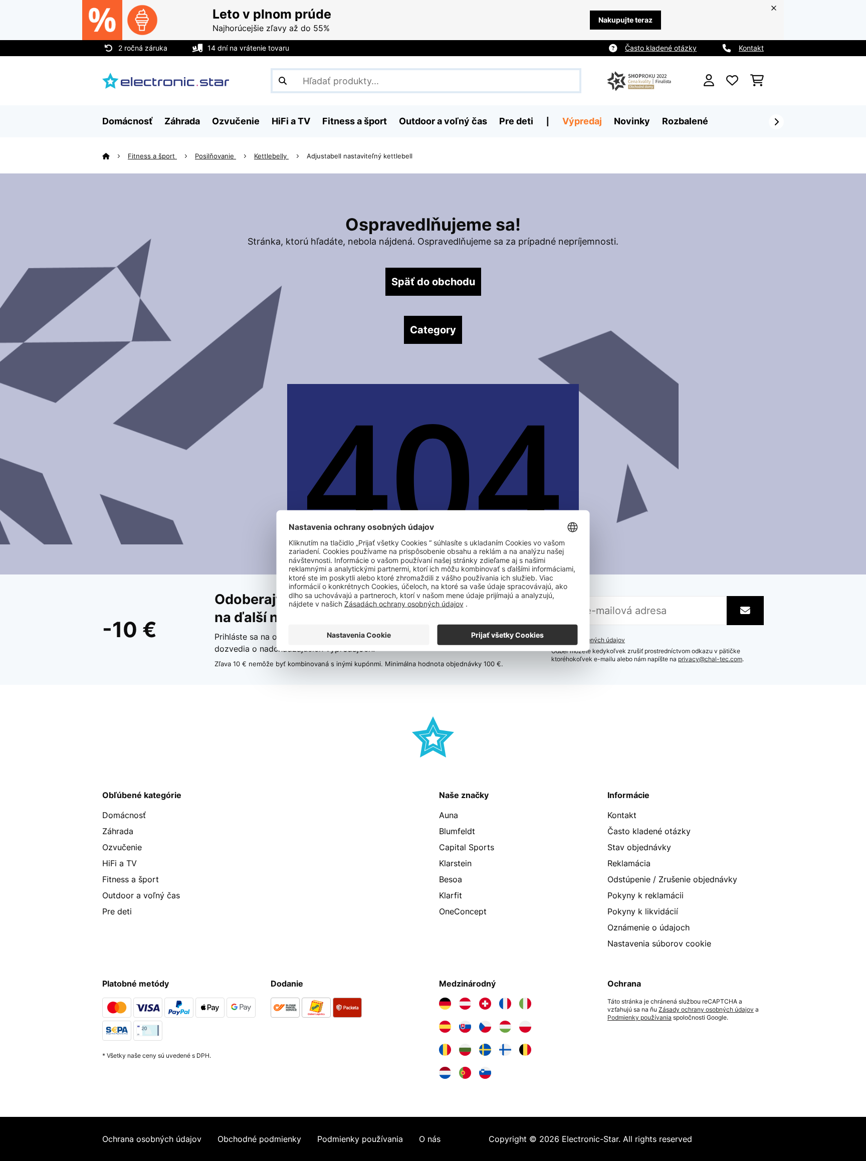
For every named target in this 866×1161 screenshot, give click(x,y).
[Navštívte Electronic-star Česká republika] (485, 1027)
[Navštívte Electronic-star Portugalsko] (465, 1073)
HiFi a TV (119, 863)
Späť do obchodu (433, 282)
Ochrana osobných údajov (151, 1139)
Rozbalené (685, 121)
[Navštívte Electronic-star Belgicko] (525, 1050)
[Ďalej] (776, 121)
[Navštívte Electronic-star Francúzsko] (505, 1004)
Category (433, 330)
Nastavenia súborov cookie (659, 943)
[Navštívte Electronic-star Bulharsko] (465, 1050)
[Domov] (115, 156)
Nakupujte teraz (625, 20)
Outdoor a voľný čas (141, 895)
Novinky (632, 121)
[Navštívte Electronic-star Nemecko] (445, 1004)
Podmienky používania (639, 1017)
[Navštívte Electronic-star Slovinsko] (485, 1073)
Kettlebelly (271, 156)
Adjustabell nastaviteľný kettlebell (359, 156)
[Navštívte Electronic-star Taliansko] (525, 1004)
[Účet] (709, 81)
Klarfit (450, 895)
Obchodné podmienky (259, 1139)
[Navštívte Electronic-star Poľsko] (525, 1027)
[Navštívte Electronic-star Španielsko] (445, 1027)
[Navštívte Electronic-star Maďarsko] (505, 1027)
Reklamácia (629, 863)
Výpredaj (582, 121)
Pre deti (117, 911)
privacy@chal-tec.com (710, 659)
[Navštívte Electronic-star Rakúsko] (465, 1004)
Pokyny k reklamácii (645, 895)
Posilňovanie (215, 156)
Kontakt (751, 48)
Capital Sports (466, 847)
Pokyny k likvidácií (642, 911)
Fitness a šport (152, 156)
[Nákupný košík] (757, 81)
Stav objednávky (639, 847)
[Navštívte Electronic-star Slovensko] (465, 1027)
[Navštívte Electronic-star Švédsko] (485, 1050)
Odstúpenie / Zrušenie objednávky (672, 879)
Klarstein (455, 863)
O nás (430, 1139)
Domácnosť (124, 815)
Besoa (450, 879)
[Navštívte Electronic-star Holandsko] (445, 1073)
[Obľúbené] (732, 81)
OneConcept (463, 911)
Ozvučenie (122, 847)
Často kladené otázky (661, 48)
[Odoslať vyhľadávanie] (283, 81)
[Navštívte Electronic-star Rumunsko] (445, 1050)
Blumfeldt (457, 831)
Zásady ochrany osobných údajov (706, 1009)
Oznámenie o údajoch (648, 927)
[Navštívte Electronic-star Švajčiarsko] (485, 1004)
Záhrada (117, 831)
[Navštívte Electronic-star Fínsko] (505, 1050)
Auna (448, 815)
